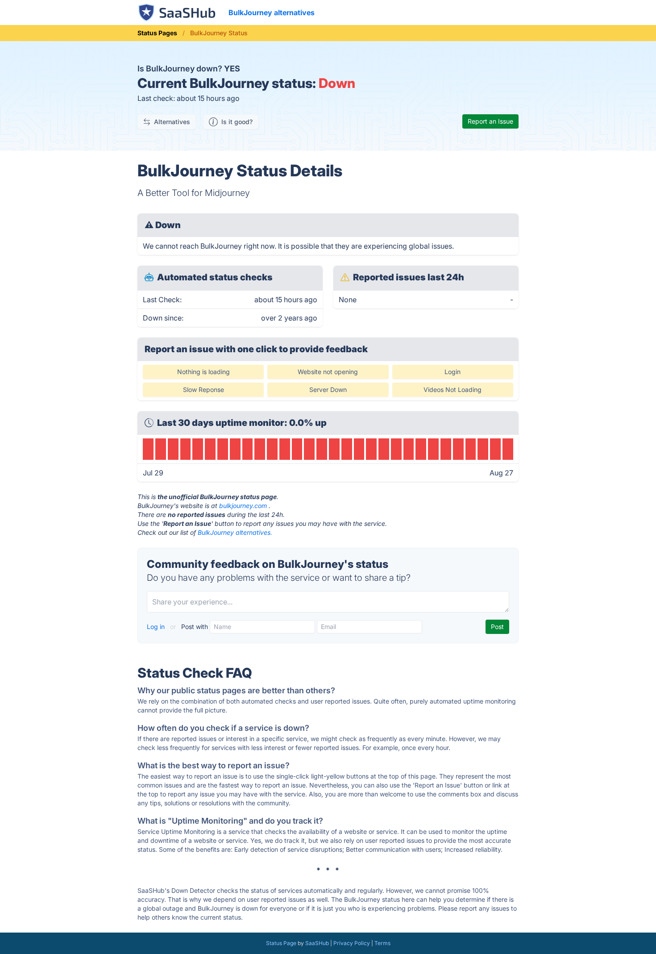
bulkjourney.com (243, 505)
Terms (382, 943)
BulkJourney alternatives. (235, 532)
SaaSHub (317, 943)
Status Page (281, 943)
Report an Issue (490, 121)
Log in (156, 626)
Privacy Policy (351, 943)
